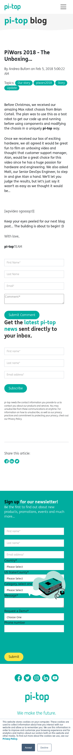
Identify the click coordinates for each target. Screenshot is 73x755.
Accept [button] (28, 747)
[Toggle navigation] (62, 7)
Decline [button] (44, 747)
